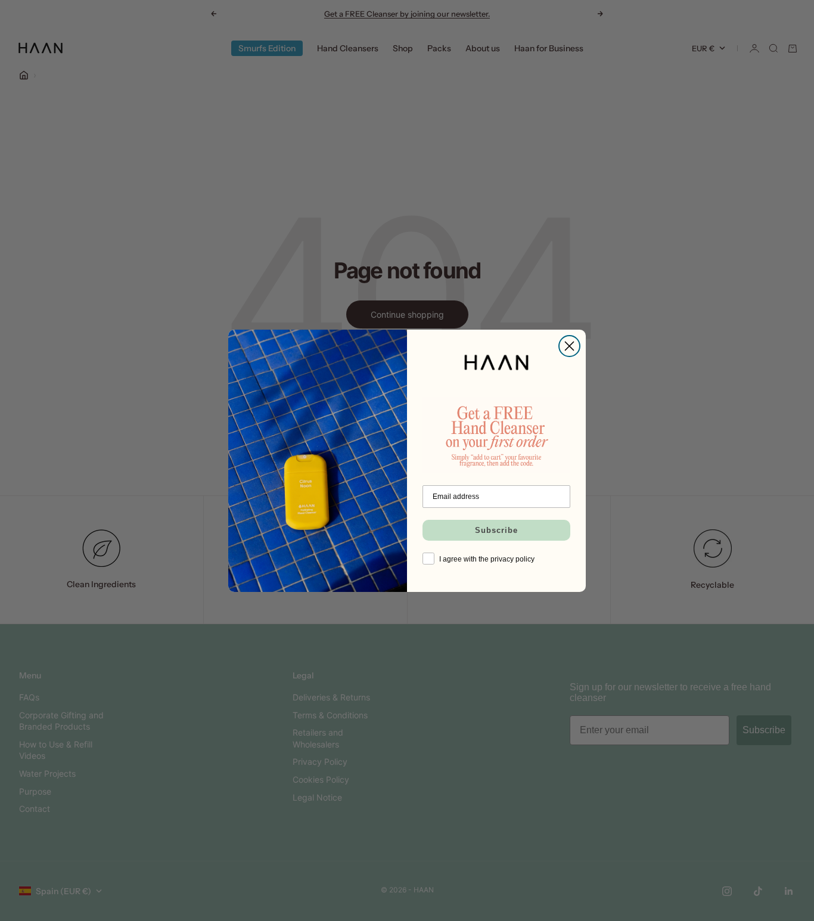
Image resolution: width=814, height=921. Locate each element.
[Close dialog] (569, 346)
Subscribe (496, 530)
